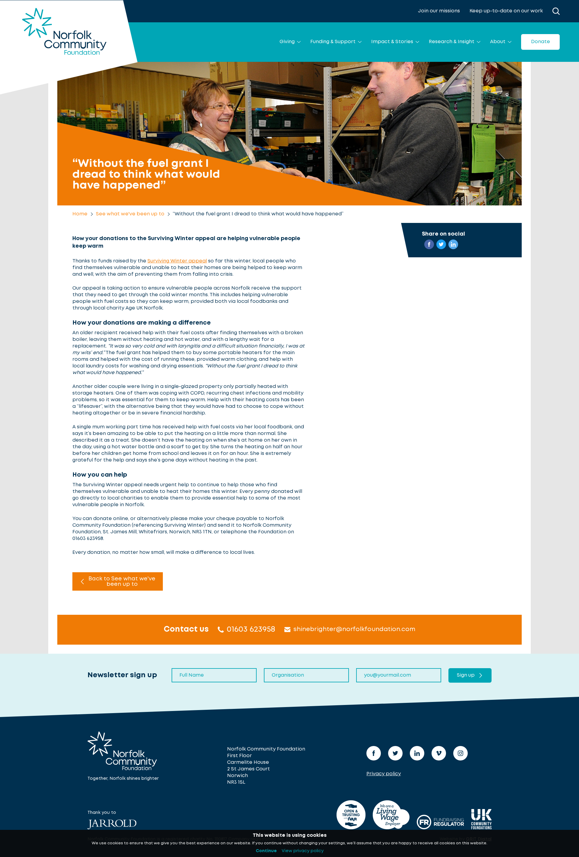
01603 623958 (251, 629)
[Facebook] (373, 753)
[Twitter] (395, 753)
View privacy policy (303, 851)
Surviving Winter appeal (177, 261)
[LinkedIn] (417, 753)
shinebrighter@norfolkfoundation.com (354, 629)
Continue (266, 851)
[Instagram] (460, 753)
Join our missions (439, 11)
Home (79, 214)
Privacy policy (383, 774)
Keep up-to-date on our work (506, 11)
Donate (540, 42)
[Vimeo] (439, 753)
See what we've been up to (130, 214)
